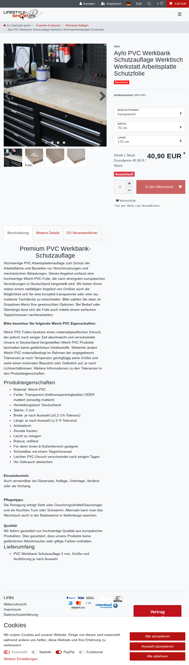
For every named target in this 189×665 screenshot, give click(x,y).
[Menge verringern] (129, 190)
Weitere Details (48, 233)
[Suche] (149, 4)
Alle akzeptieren (157, 636)
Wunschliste (127, 200)
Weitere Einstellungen (21, 659)
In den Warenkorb (159, 187)
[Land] (128, 4)
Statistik (45, 652)
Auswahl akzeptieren (158, 646)
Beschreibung (18, 233)
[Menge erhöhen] (129, 183)
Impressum (12, 609)
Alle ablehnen (157, 656)
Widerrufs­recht (15, 604)
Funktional (94, 652)
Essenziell (19, 652)
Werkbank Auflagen (77, 25)
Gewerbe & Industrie (48, 25)
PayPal (68, 652)
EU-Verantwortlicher (82, 233)
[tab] (18, 232)
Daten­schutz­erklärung (21, 614)
